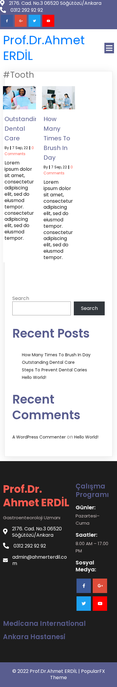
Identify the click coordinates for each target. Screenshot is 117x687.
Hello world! (34, 377)
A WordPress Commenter (39, 437)
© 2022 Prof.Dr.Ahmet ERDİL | (46, 671)
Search (20, 298)
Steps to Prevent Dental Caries (54, 370)
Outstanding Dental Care (48, 362)
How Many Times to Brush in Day (56, 355)
